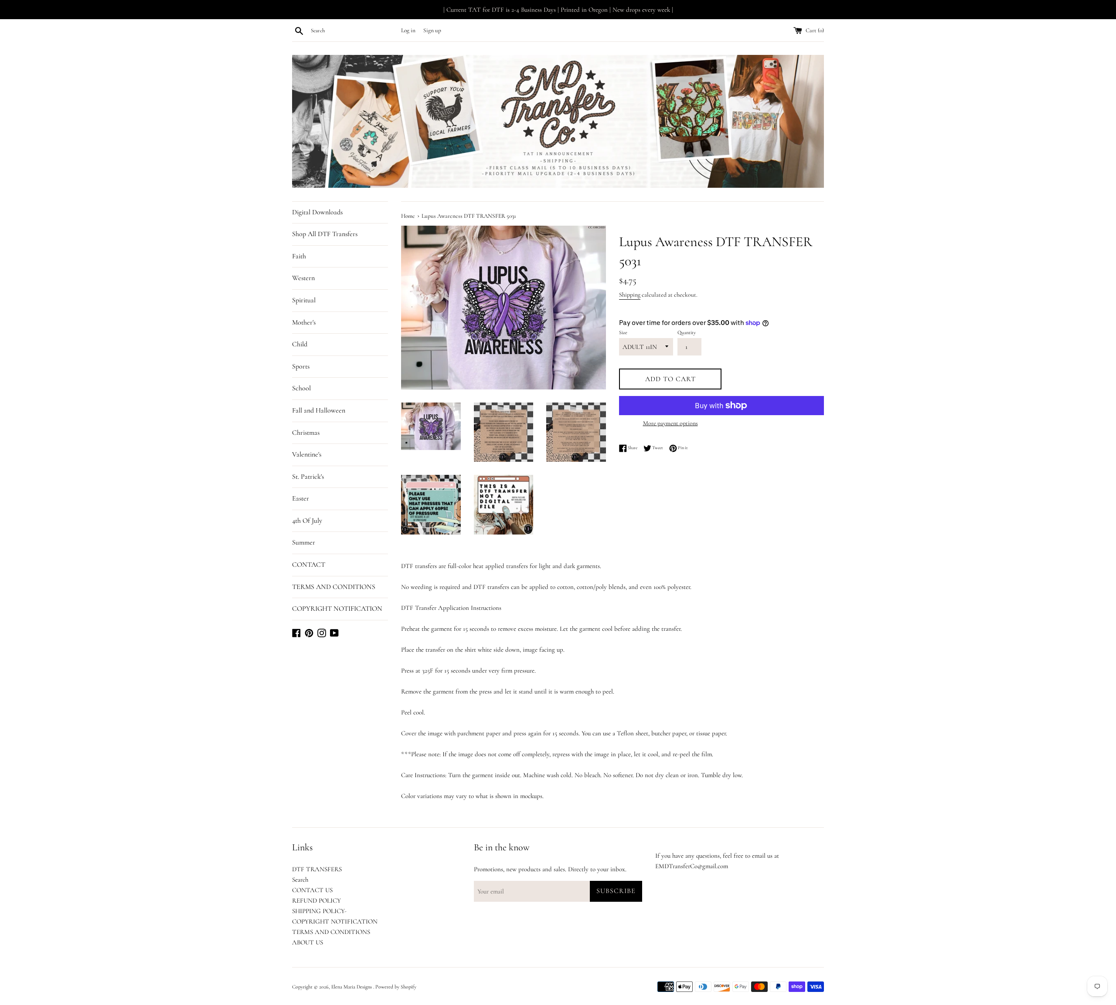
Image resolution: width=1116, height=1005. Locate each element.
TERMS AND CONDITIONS (333, 586)
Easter (300, 498)
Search (300, 879)
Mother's (304, 322)
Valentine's (306, 454)
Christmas (306, 432)
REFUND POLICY (316, 900)
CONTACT (308, 564)
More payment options (670, 423)
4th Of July (307, 520)
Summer (303, 542)
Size (623, 332)
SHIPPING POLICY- (319, 911)
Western (303, 278)
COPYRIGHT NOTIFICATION (337, 608)
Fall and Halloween (318, 410)
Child (299, 344)
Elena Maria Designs (352, 987)
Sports (301, 366)
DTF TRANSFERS (317, 869)
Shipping (629, 294)
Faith (299, 256)
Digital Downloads (317, 212)
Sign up (432, 30)
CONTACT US (312, 890)
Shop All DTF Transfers (324, 234)
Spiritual (304, 300)
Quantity (686, 332)
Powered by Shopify (395, 987)
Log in (408, 30)
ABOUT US (307, 942)
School (301, 388)
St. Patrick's (308, 476)
